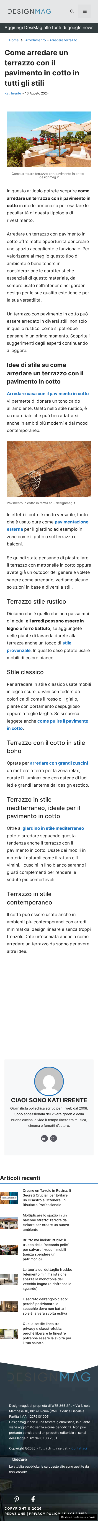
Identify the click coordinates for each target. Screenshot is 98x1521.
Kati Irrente (13, 93)
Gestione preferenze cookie (78, 1517)
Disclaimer (75, 1514)
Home (14, 40)
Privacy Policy (45, 1514)
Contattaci (79, 1448)
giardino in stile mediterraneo (53, 828)
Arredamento (35, 40)
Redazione (15, 1514)
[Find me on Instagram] (44, 1138)
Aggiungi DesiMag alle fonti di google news (49, 27)
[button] (72, 11)
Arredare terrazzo (63, 40)
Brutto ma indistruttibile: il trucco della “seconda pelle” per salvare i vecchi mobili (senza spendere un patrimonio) (46, 1249)
